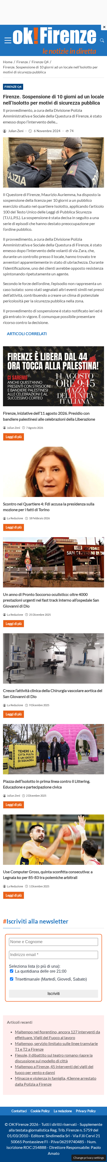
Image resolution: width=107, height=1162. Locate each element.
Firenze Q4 (12, 86)
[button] (102, 40)
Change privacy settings (88, 1158)
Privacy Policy (86, 1111)
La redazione (63, 1111)
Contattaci (19, 1111)
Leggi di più (14, 437)
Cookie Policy (40, 1111)
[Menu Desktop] (8, 40)
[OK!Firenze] (54, 39)
